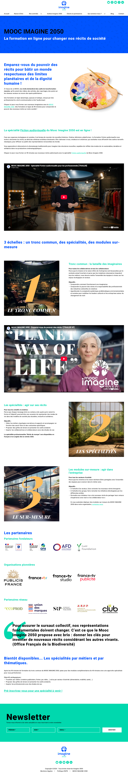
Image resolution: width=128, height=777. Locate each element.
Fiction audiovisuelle (33, 130)
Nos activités (33, 14)
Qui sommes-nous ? (95, 14)
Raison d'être (18, 14)
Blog (112, 14)
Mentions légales (46, 771)
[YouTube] (115, 2)
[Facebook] (119, 2)
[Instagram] (112, 2)
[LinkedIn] (122, 2)
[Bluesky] (108, 2)
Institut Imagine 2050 (54, 14)
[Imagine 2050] (64, 5)
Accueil (6, 14)
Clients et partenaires (74, 14)
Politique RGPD (62, 771)
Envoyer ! (112, 730)
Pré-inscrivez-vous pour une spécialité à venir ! (33, 691)
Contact (121, 14)
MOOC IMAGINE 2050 (80, 771)
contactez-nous (97, 504)
